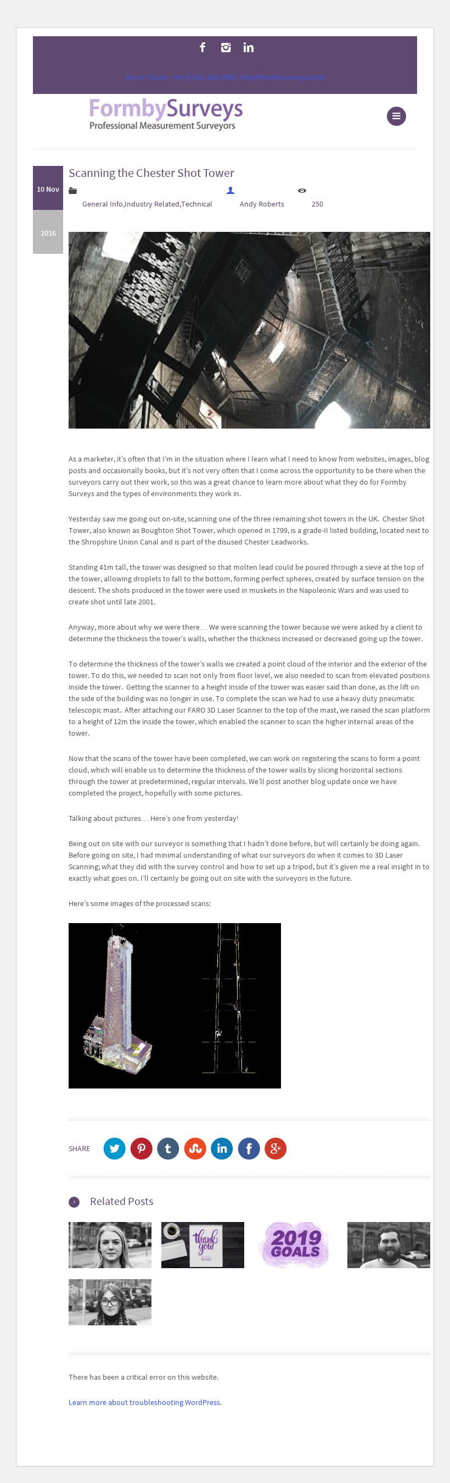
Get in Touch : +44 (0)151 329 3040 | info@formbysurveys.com (225, 77)
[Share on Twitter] (114, 1148)
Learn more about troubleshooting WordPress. (145, 1402)
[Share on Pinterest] (141, 1148)
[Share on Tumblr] (168, 1148)
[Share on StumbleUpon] (195, 1148)
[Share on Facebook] (249, 1148)
